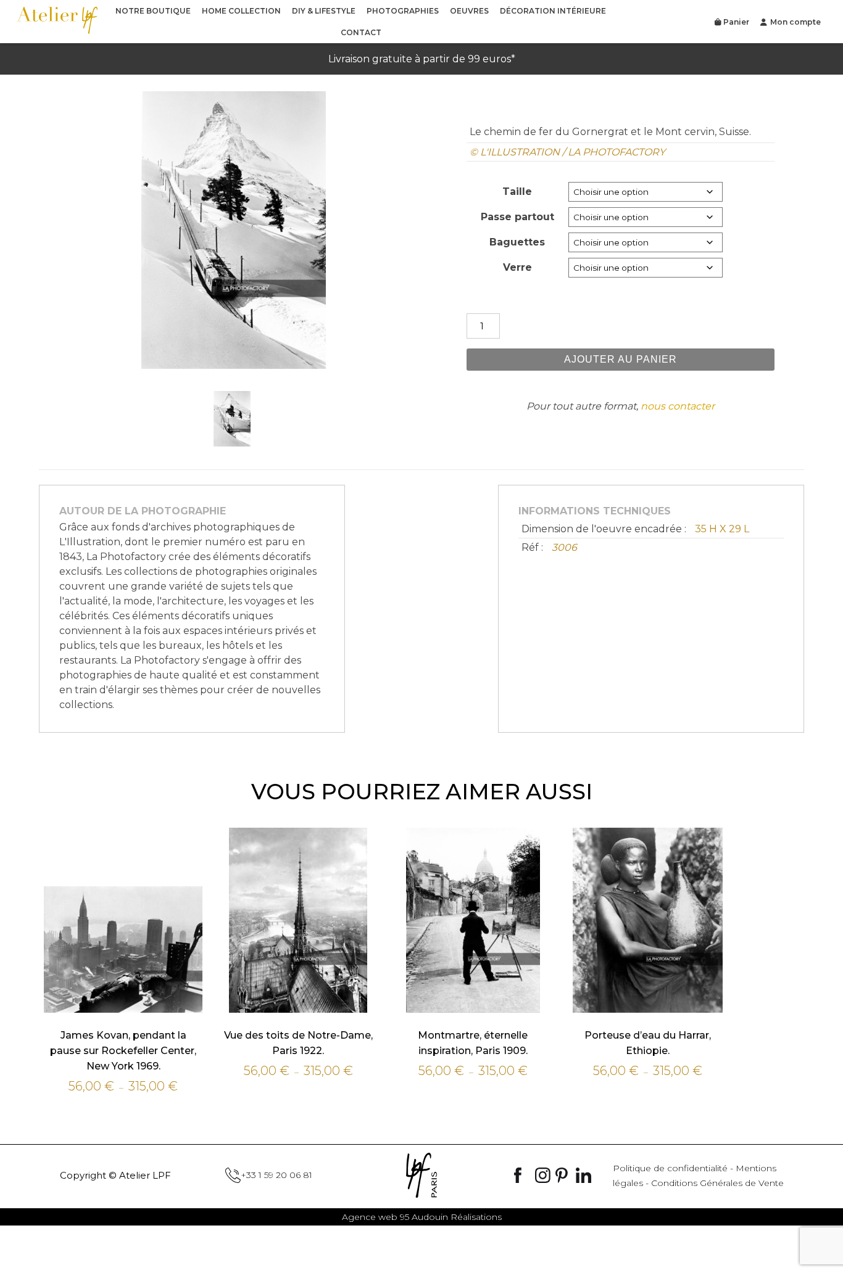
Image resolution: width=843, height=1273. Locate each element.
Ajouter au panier (620, 359)
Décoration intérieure (553, 10)
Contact (361, 32)
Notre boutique (153, 10)
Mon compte (795, 22)
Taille (517, 191)
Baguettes (517, 242)
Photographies (403, 10)
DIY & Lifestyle (323, 10)
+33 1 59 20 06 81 (276, 1174)
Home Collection (241, 10)
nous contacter (678, 406)
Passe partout (517, 217)
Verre (517, 267)
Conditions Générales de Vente (717, 1183)
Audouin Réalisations (422, 1216)
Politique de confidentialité (670, 1168)
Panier (735, 22)
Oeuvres (469, 10)
